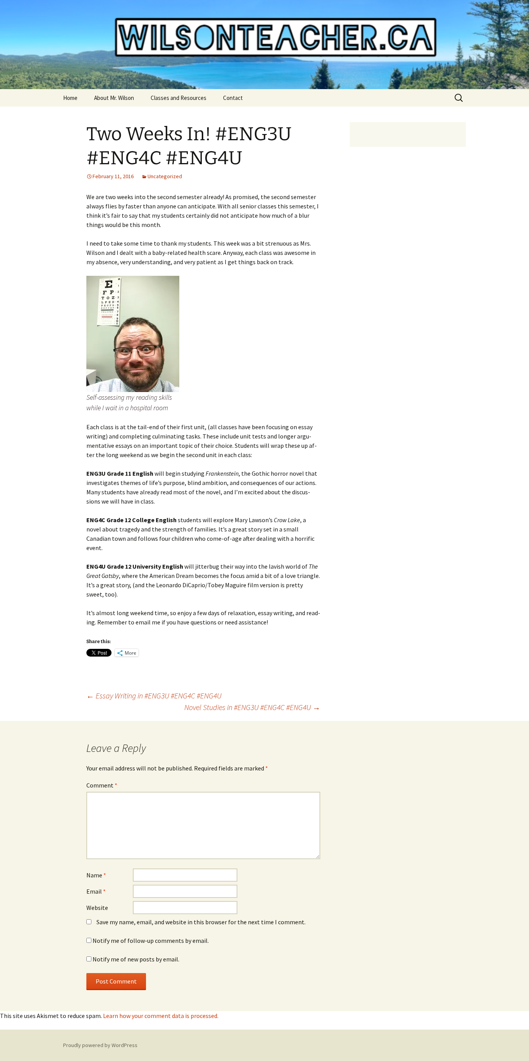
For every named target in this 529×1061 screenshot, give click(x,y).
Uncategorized (165, 176)
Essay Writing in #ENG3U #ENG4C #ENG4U (154, 695)
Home (70, 97)
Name (96, 875)
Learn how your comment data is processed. (160, 1016)
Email (96, 891)
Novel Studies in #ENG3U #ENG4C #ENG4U (252, 707)
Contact (233, 97)
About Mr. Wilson (114, 97)
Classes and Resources (178, 97)
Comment (101, 785)
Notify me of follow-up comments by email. (151, 940)
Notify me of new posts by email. (136, 959)
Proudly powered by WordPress (100, 1045)
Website (97, 907)
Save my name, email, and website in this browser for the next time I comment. (201, 922)
